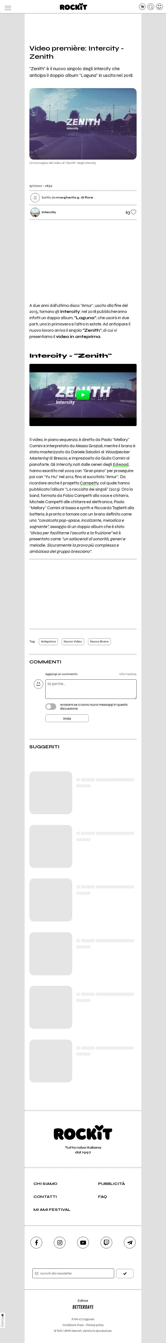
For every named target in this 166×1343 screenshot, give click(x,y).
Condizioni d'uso (73, 1325)
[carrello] (142, 6)
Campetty (89, 482)
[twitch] (106, 1242)
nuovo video (73, 641)
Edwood (121, 464)
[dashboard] (159, 6)
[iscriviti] (125, 1273)
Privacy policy (95, 1325)
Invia (67, 718)
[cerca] (150, 6)
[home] (73, 6)
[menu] (6, 6)
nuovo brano (99, 641)
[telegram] (130, 1242)
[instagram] (59, 1242)
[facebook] (36, 1242)
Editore (80, 1303)
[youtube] (83, 1242)
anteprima (48, 641)
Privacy (3, 1322)
